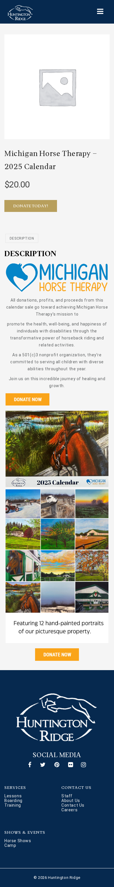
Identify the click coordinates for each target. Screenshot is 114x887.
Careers (69, 810)
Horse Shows (17, 840)
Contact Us (72, 805)
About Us (70, 800)
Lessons (13, 796)
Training (12, 805)
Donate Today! (30, 206)
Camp (10, 845)
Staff (66, 796)
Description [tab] (22, 238)
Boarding (13, 800)
